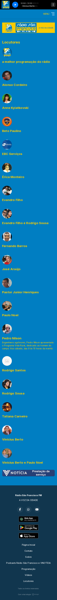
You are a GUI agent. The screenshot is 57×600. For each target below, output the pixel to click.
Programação (28, 569)
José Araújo (11, 269)
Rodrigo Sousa (13, 393)
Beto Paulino (11, 131)
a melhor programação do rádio (26, 62)
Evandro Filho (12, 200)
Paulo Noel (10, 315)
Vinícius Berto (12, 439)
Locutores (28, 581)
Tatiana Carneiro (15, 416)
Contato (28, 551)
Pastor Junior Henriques (20, 292)
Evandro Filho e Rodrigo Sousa (25, 223)
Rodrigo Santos (14, 370)
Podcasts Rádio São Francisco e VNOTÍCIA (28, 563)
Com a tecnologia (24, 594)
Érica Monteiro (13, 177)
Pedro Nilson (12, 338)
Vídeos (28, 575)
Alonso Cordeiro (14, 85)
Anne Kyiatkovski (15, 108)
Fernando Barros (14, 246)
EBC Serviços (12, 154)
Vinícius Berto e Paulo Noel (22, 462)
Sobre (28, 557)
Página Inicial (28, 545)
